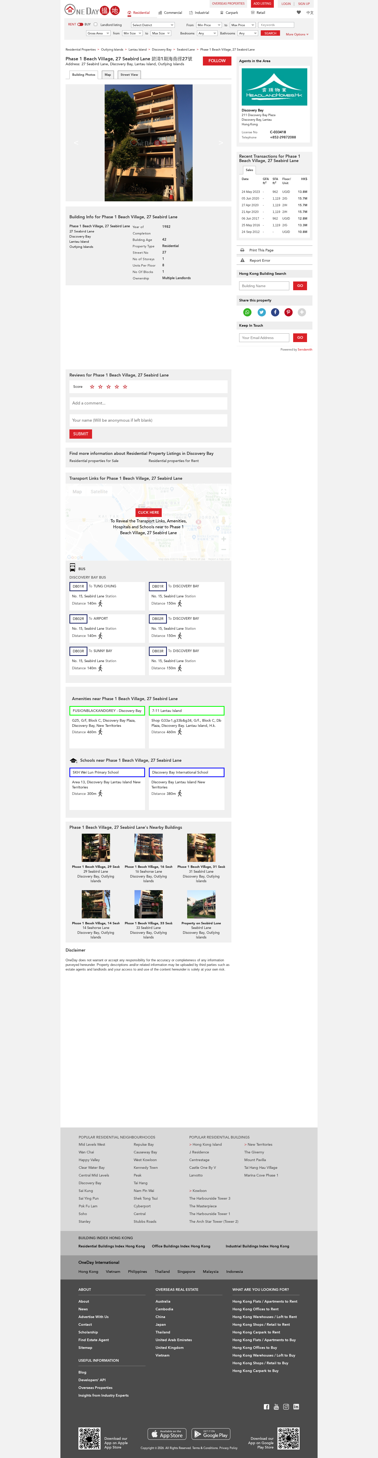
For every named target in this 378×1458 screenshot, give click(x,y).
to (225, 25)
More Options (295, 34)
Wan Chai (86, 1152)
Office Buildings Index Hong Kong (181, 1246)
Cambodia (164, 1309)
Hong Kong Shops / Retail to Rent (261, 1324)
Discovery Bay (90, 1183)
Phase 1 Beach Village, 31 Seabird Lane (207, 866)
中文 (310, 12)
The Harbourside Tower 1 (209, 1213)
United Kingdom (170, 1347)
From (190, 25)
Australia (163, 1301)
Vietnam (113, 1271)
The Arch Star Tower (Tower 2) (213, 1221)
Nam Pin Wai (144, 1190)
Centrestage (199, 1160)
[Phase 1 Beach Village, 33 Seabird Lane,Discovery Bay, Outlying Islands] (148, 904)
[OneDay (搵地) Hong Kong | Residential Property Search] (92, 9)
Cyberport (142, 1206)
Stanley (85, 1221)
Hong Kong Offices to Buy (254, 1347)
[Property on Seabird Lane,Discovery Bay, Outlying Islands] (201, 904)
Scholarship (88, 1332)
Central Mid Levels (94, 1175)
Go (300, 285)
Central (140, 1213)
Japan (161, 1324)
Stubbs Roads (145, 1221)
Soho (83, 1213)
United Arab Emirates (174, 1340)
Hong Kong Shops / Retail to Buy (260, 1363)
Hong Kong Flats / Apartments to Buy (264, 1340)
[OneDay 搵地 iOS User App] (167, 1434)
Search (270, 33)
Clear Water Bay (92, 1167)
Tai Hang (141, 1183)
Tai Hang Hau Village (260, 1167)
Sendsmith (305, 349)
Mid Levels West (92, 1144)
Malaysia (211, 1271)
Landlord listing (111, 25)
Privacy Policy (228, 1448)
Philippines (137, 1271)
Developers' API (92, 1380)
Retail (261, 13)
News (83, 1309)
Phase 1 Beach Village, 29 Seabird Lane (102, 866)
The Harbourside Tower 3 (209, 1198)
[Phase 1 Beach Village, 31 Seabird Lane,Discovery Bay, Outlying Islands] (201, 848)
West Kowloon (145, 1160)
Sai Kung (86, 1190)
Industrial (202, 13)
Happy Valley (89, 1160)
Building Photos (83, 75)
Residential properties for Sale (94, 460)
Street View (129, 75)
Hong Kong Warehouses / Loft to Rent (264, 1316)
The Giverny (254, 1152)
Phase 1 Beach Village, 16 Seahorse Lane (156, 866)
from (116, 33)
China (160, 1316)
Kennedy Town (146, 1167)
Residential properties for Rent (174, 460)
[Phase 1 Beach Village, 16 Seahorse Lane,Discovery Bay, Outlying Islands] (148, 848)
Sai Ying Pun (89, 1198)
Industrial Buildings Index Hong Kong (257, 1246)
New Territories (258, 1144)
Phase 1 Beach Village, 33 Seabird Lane (155, 923)
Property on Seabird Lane (201, 923)
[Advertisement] (148, 327)
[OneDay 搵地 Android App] (211, 1434)
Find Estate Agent (93, 1340)
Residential (141, 13)
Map (108, 75)
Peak (137, 1175)
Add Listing (262, 4)
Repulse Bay (144, 1144)
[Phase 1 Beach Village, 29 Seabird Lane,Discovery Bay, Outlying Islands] (95, 848)
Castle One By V (202, 1167)
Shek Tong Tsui (146, 1198)
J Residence (199, 1152)
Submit (80, 434)
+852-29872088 (283, 137)
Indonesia (234, 1271)
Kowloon (198, 1190)
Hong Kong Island (205, 1144)
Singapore (186, 1271)
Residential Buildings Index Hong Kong (111, 1246)
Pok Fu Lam (88, 1206)
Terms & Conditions (205, 1448)
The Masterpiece (203, 1206)
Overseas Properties (228, 4)
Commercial (173, 13)
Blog (82, 1372)
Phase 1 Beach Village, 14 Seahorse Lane (103, 923)
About (83, 1301)
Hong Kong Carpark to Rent (256, 1332)
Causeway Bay (145, 1152)
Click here (148, 512)
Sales (249, 170)
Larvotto (196, 1175)
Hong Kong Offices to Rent (255, 1309)
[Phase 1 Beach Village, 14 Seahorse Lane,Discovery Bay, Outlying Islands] (95, 904)
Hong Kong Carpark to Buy (255, 1370)
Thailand (162, 1271)
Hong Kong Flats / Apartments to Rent (264, 1301)
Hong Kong (88, 1271)
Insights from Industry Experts (103, 1395)
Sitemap (85, 1347)
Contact (85, 1324)
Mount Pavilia (255, 1160)
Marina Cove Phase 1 (261, 1175)
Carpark (232, 13)
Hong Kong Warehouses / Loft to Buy (263, 1355)
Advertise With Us (93, 1316)
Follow (217, 61)
